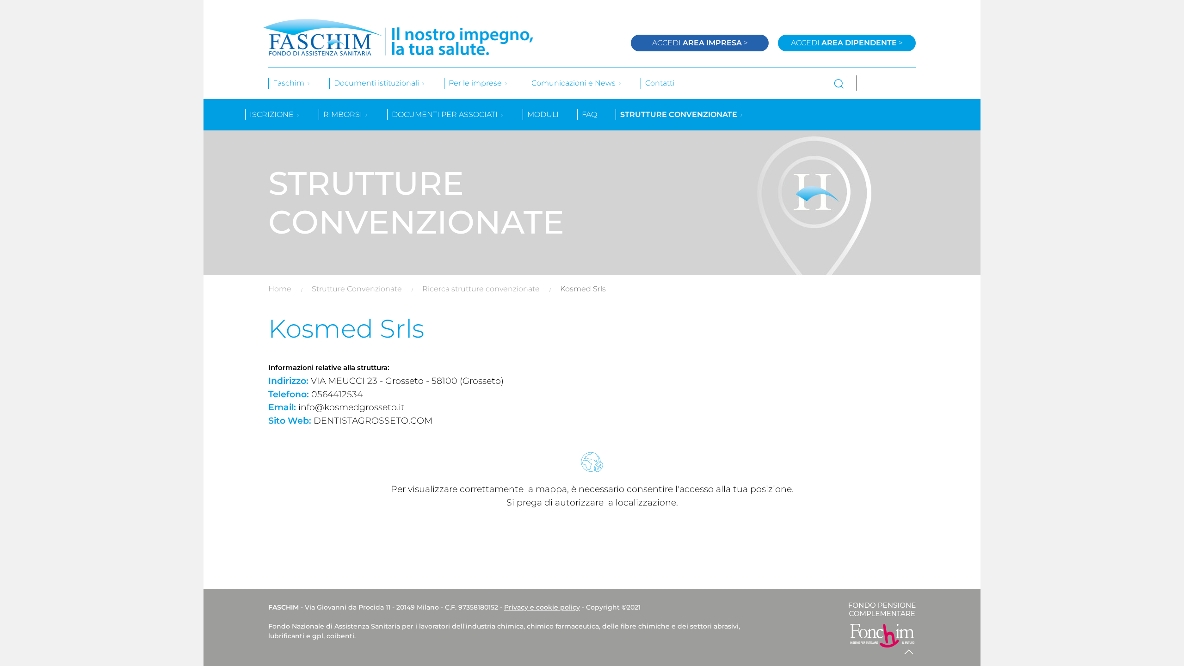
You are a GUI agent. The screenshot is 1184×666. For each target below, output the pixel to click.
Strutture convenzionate (679, 114)
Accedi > (700, 42)
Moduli (543, 114)
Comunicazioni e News (574, 83)
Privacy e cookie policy (542, 607)
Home (279, 288)
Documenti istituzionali (377, 83)
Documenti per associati (446, 114)
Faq (589, 114)
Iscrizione (273, 114)
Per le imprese (476, 83)
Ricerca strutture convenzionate (481, 288)
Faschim (289, 83)
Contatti (659, 83)
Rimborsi (343, 114)
